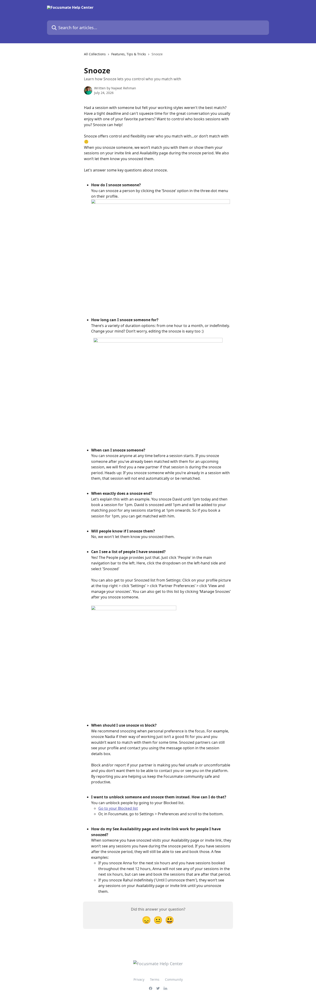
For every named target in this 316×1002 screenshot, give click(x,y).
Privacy (138, 979)
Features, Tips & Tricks (128, 54)
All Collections (95, 54)
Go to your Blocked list (118, 808)
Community (174, 979)
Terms (154, 979)
